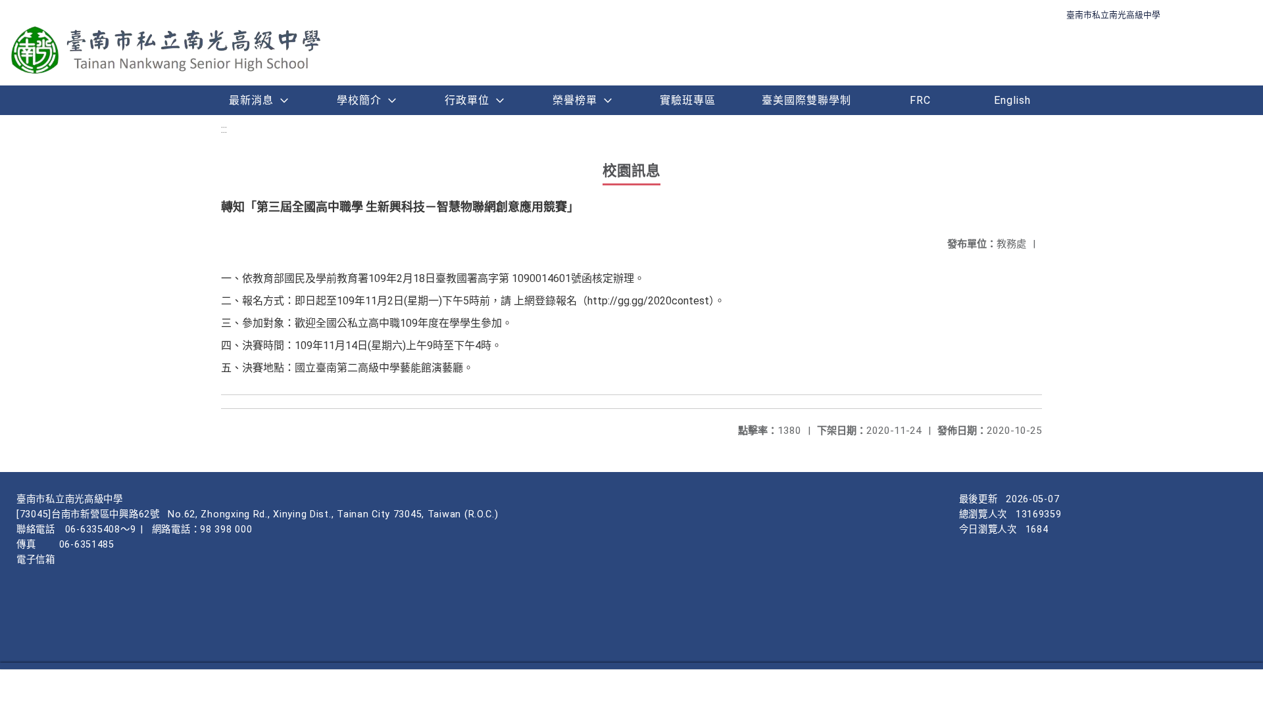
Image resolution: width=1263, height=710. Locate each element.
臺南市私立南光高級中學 (1113, 15)
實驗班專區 (688, 100)
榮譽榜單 (575, 100)
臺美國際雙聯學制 (806, 100)
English (1012, 100)
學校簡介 (359, 100)
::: (224, 129)
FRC (920, 100)
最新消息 (251, 100)
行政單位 (467, 100)
